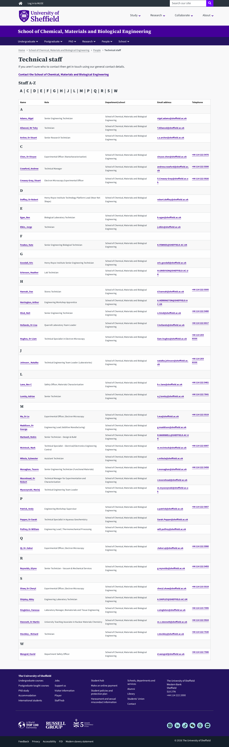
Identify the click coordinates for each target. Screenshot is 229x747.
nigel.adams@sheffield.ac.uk (172, 118)
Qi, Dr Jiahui (26, 548)
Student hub (97, 680)
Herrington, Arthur (29, 302)
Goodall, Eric (26, 262)
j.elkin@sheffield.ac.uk (169, 227)
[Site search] (209, 3)
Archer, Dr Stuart (28, 137)
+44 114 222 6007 (200, 445)
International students (30, 700)
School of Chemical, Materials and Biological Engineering (84, 31)
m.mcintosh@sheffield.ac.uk (171, 447)
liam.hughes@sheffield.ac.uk (172, 338)
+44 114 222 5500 (200, 166)
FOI (61, 741)
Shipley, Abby (27, 599)
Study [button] (133, 15)
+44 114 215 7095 (200, 608)
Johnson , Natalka (29, 362)
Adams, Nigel (26, 118)
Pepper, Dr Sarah (28, 519)
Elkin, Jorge (26, 227)
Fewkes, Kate (26, 244)
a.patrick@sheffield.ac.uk (170, 508)
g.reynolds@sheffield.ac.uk (171, 568)
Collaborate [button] (182, 15)
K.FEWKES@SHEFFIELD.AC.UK (172, 244)
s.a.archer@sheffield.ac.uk (170, 137)
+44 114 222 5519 (200, 414)
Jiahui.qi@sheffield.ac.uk (170, 548)
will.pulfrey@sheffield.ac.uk (171, 529)
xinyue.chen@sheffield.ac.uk (172, 156)
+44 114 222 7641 (200, 394)
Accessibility (49, 741)
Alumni (131, 689)
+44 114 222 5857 (200, 506)
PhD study (23, 690)
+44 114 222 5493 (200, 566)
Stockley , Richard (29, 634)
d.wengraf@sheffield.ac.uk (170, 654)
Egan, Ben (25, 217)
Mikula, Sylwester (29, 458)
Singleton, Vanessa (29, 610)
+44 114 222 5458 (200, 467)
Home (21, 50)
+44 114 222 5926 (200, 178)
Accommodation (27, 695)
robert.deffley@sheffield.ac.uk (172, 199)
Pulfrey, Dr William (29, 529)
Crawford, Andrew (29, 168)
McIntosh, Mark (27, 447)
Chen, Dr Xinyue (28, 156)
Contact (131, 704)
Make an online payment (104, 685)
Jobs (57, 680)
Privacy (36, 741)
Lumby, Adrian (27, 396)
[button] (28, 41)
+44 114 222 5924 (200, 620)
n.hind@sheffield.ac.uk (169, 313)
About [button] (206, 15)
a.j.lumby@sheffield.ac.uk (170, 396)
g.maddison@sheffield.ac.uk (171, 427)
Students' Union (135, 699)
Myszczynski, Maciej (30, 489)
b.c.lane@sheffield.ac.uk (169, 384)
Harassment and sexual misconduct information (104, 700)
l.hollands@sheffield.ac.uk (170, 325)
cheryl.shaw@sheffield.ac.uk (171, 588)
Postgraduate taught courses (33, 685)
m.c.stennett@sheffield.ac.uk (172, 622)
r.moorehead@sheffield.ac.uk (172, 480)
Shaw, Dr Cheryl (28, 588)
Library (131, 694)
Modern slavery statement (79, 741)
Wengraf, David (27, 654)
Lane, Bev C (26, 384)
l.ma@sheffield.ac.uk (168, 416)
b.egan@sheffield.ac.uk (169, 217)
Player (58, 695)
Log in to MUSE (36, 3)
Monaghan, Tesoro (29, 469)
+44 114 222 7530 (200, 632)
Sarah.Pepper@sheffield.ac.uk (172, 519)
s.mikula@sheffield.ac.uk (170, 458)
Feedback (23, 741)
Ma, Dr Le (24, 416)
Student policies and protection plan (102, 692)
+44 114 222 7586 (200, 652)
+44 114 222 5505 (200, 289)
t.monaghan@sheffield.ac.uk (172, 469)
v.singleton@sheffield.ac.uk (171, 610)
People (97, 50)
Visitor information (64, 690)
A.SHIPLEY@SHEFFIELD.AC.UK (172, 599)
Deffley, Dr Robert (29, 199)
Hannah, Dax (26, 291)
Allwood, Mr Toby (29, 128)
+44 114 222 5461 (200, 382)
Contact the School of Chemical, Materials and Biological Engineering (63, 74)
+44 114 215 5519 (200, 586)
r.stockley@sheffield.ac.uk (170, 634)
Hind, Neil (25, 313)
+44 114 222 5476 (200, 154)
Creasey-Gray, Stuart (30, 180)
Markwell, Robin (28, 437)
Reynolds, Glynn (28, 568)
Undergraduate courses (30, 680)
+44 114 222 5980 (200, 546)
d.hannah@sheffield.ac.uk (170, 291)
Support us (60, 685)
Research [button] (156, 15)
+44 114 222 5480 (200, 311)
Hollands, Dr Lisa (28, 325)
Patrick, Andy (27, 508)
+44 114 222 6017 (200, 323)
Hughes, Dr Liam (28, 338)
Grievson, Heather (29, 272)
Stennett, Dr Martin (30, 622)
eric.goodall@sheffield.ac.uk (171, 262)
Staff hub (59, 700)
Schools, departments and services (141, 682)
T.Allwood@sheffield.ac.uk (170, 128)
